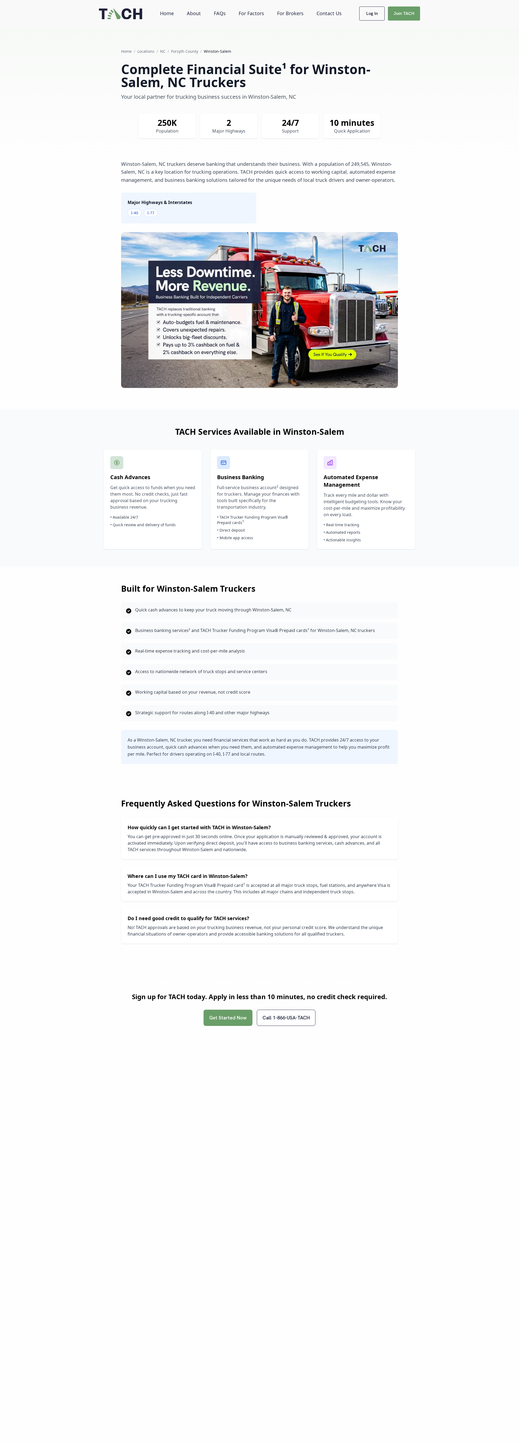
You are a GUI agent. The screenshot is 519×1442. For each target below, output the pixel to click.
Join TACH (404, 13)
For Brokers (290, 13)
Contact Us (329, 13)
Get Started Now (228, 1018)
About (194, 13)
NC (162, 51)
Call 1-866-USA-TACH (286, 1018)
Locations (145, 51)
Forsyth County (184, 51)
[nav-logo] (120, 13)
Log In (372, 13)
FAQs (220, 13)
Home (167, 13)
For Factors (251, 13)
